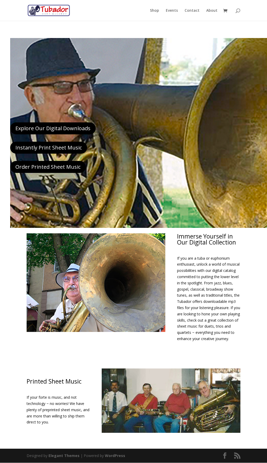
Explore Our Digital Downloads (52, 128)
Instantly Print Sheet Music (48, 147)
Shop (154, 11)
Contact (192, 11)
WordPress (115, 455)
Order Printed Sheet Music (48, 166)
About (211, 11)
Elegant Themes (64, 455)
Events (172, 11)
